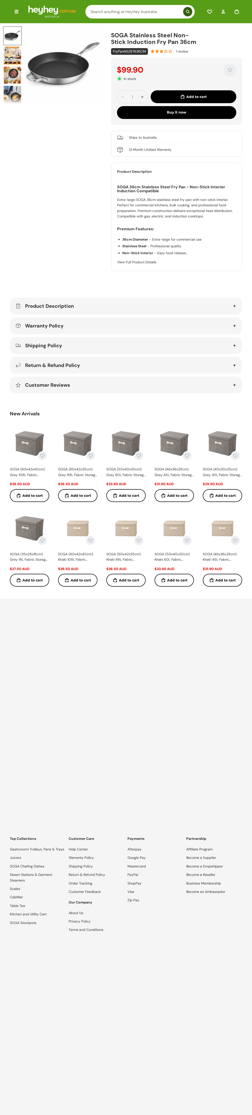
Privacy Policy (80, 921)
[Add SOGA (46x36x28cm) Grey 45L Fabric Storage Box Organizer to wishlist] (187, 455)
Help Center (78, 849)
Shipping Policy (43, 345)
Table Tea (17, 906)
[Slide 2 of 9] (12, 55)
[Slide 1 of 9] (12, 36)
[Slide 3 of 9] (12, 75)
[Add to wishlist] (229, 70)
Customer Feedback (85, 891)
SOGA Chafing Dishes (27, 866)
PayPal (132, 874)
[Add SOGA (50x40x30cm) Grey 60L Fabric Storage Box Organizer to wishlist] (138, 455)
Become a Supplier (201, 857)
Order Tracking (80, 883)
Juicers (15, 857)
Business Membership (203, 883)
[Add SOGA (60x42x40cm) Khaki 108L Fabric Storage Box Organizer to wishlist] (90, 540)
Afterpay (134, 849)
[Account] (223, 11)
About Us (76, 913)
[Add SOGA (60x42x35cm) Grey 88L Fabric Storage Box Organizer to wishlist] (90, 455)
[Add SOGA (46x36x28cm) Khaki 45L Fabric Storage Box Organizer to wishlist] (235, 540)
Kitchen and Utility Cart (28, 914)
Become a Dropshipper (204, 866)
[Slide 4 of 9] (12, 95)
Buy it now (176, 112)
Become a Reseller (200, 874)
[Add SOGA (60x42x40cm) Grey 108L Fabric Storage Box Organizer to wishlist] (42, 455)
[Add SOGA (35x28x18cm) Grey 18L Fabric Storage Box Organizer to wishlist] (42, 540)
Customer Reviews (47, 385)
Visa (130, 891)
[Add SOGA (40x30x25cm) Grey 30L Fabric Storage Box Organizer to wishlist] (235, 455)
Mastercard (136, 866)
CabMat (16, 897)
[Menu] (16, 11)
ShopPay (134, 883)
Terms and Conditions (86, 929)
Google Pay (136, 857)
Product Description (49, 306)
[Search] (140, 12)
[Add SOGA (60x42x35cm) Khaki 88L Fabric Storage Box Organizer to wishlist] (138, 540)
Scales (15, 888)
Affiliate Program (199, 849)
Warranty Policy (44, 326)
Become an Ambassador (205, 891)
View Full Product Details (136, 262)
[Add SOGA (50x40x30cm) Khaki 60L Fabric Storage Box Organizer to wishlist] (187, 540)
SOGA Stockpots (23, 923)
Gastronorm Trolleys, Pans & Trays (37, 849)
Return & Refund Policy (52, 365)
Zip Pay (133, 900)
